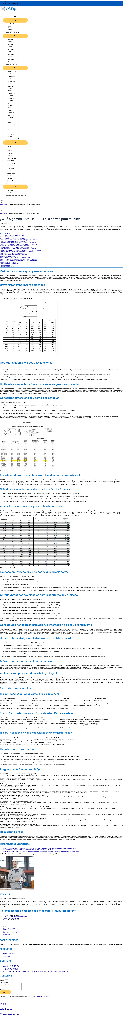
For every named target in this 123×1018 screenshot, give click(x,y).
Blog (5, 204)
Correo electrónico (5, 982)
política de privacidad (43, 996)
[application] (15, 17)
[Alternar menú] (15, 20)
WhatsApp (6, 1008)
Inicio (1, 204)
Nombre (2, 980)
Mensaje (2, 989)
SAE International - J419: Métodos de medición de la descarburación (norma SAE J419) (28, 849)
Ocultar (9, 234)
